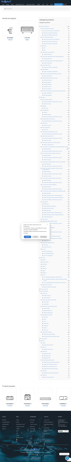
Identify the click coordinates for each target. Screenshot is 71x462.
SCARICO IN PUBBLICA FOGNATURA (50, 35)
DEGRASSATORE (45, 110)
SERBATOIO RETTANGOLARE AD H (50, 364)
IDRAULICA (43, 257)
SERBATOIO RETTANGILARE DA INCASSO (51, 362)
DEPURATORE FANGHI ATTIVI (47, 136)
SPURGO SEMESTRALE (48, 216)
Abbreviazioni (46, 427)
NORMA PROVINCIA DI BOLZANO (50, 206)
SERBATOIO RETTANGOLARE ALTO (50, 366)
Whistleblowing (46, 433)
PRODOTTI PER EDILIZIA (48, 349)
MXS (44, 50)
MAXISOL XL (44, 268)
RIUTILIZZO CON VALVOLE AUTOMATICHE (51, 30)
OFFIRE (43, 274)
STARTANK (44, 370)
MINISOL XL (44, 272)
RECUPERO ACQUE (44, 291)
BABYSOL (44, 259)
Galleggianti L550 (47, 355)
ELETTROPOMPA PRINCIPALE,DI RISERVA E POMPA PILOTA (55, 282)
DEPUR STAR (44, 123)
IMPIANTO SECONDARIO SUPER (48, 242)
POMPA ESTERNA (47, 295)
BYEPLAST (44, 45)
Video (47, 4)
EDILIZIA (44, 347)
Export (43, 4)
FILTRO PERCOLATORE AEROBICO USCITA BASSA (51, 178)
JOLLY (45, 321)
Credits (42, 452)
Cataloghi (38, 4)
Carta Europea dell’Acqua (48, 422)
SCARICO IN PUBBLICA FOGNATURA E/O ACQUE (53, 101)
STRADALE (44, 375)
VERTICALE (46, 329)
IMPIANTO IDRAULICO (48, 310)
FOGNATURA (46, 203)
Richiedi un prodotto (58, 4)
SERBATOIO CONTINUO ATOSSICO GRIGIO (51, 336)
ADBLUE (44, 342)
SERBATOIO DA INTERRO (47, 284)
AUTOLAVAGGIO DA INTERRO (47, 37)
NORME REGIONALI (47, 114)
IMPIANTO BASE (47, 308)
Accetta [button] (27, 236)
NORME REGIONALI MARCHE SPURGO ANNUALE (53, 195)
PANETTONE (46, 323)
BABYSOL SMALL (45, 262)
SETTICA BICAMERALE (48, 251)
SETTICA (44, 249)
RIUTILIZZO (46, 108)
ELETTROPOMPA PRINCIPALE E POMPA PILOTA (53, 277)
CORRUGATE (44, 264)
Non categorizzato (44, 289)
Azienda (7, 4)
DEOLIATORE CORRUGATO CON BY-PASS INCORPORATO (52, 56)
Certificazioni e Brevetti (30, 4)
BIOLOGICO (43, 97)
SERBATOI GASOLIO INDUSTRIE (48, 360)
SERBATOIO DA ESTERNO (47, 314)
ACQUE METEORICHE (45, 26)
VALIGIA (45, 327)
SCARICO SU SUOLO (47, 86)
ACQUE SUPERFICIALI (48, 54)
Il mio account (32, 419)
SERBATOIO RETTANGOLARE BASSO (51, 368)
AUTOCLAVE (44, 293)
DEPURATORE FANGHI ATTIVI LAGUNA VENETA (51, 142)
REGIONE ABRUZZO (47, 82)
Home (3, 4)
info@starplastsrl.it (63, 426)
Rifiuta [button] (35, 236)
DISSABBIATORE (45, 69)
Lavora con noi (46, 419)
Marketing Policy (33, 430)
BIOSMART (44, 106)
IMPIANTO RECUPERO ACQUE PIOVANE (49, 306)
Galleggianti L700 (47, 357)
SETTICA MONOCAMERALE (49, 253)
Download (32, 422)
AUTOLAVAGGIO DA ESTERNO (48, 28)
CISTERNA (46, 317)
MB (44, 47)
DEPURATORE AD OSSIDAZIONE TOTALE (50, 131)
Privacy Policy (32, 426)
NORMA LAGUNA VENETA (49, 144)
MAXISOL (44, 266)
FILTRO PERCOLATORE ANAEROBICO (49, 184)
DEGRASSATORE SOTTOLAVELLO (48, 118)
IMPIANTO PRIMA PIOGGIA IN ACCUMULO (50, 78)
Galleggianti (44, 351)
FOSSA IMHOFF (45, 201)
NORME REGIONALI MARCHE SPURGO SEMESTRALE (54, 197)
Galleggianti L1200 (47, 353)
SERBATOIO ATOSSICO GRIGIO (49, 334)
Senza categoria (44, 338)
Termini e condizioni (33, 424)
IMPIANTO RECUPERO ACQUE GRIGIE (49, 299)
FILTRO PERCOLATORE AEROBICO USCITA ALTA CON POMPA (53, 161)
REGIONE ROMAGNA (47, 84)
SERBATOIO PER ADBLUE (48, 344)
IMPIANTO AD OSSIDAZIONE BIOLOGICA (49, 221)
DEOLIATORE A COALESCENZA (48, 52)
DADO (45, 319)
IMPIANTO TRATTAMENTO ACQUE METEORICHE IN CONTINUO (54, 90)
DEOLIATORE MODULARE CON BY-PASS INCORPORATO (52, 60)
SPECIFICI (43, 340)
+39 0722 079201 (62, 424)
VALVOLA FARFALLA (48, 88)
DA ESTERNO (46, 301)
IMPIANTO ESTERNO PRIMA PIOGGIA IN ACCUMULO (52, 73)
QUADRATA (46, 325)
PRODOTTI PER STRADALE (49, 377)
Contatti (51, 4)
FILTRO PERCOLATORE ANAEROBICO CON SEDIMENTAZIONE (54, 191)
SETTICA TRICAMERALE (48, 255)
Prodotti (12, 4)
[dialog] (35, 231)
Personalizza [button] (43, 236)
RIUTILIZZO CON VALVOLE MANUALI (50, 32)
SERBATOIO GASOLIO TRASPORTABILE (51, 372)
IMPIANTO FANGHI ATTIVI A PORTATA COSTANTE (51, 236)
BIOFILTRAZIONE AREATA (47, 99)
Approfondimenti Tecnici (20, 4)
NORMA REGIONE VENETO (49, 208)
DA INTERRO (46, 304)
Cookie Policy (32, 428)
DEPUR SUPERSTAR (46, 127)
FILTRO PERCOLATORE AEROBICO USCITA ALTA (51, 153)
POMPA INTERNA (47, 297)
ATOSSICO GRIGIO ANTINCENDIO (50, 286)
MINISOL (43, 270)
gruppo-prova (45, 219)
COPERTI (45, 112)
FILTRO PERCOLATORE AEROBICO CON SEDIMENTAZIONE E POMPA (55, 146)
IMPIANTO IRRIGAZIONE (48, 312)
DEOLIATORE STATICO (46, 65)
